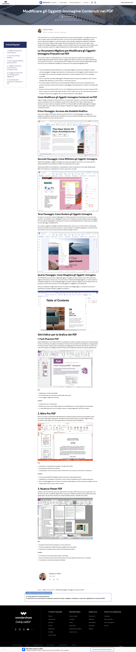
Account (106, 625)
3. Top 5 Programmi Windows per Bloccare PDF (15, 62)
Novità (71, 622)
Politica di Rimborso (63, 645)
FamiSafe (50, 632)
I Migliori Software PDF (48, 590)
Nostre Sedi (72, 625)
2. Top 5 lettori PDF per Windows (13, 56)
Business (91, 628)
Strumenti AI (92, 616)
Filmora (50, 616)
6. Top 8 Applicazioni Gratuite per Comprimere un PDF (15, 81)
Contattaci (107, 616)
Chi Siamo (72, 619)
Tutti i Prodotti (52, 635)
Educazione (92, 625)
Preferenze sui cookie (38, 645)
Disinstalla (74, 645)
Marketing (91, 619)
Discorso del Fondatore (75, 628)
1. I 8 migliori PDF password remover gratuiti (14, 51)
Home (39, 590)
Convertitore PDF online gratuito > (102, 649)
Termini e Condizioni (17, 645)
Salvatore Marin (48, 30)
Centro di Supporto (109, 622)
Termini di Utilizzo (51, 645)
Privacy (27, 645)
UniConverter (51, 619)
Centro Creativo (73, 616)
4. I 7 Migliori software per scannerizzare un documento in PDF (14, 67)
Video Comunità (108, 619)
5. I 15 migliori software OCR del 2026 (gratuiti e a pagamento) (14, 74)
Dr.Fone (50, 625)
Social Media (92, 622)
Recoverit (50, 622)
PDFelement (49, 61)
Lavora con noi (73, 632)
